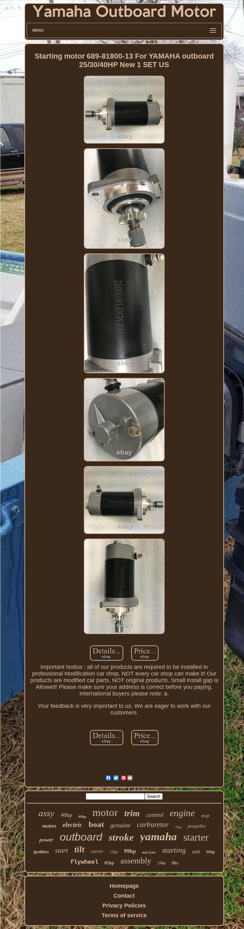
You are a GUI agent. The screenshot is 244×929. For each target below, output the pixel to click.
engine (182, 813)
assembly (135, 860)
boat (96, 824)
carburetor (153, 825)
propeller (197, 826)
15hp (114, 852)
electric (72, 825)
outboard (81, 837)
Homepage (124, 886)
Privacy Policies (124, 905)
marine (149, 852)
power (46, 840)
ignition (41, 851)
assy (46, 813)
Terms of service (124, 915)
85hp (109, 863)
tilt (79, 849)
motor (105, 812)
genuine (120, 825)
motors (49, 826)
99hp (130, 851)
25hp (162, 863)
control (154, 814)
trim (132, 813)
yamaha (158, 836)
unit (196, 851)
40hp (66, 815)
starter (196, 837)
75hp (178, 827)
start (61, 850)
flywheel (84, 862)
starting (174, 850)
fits (175, 863)
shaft (205, 815)
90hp (210, 851)
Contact (124, 896)
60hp (82, 816)
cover (97, 851)
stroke (121, 837)
